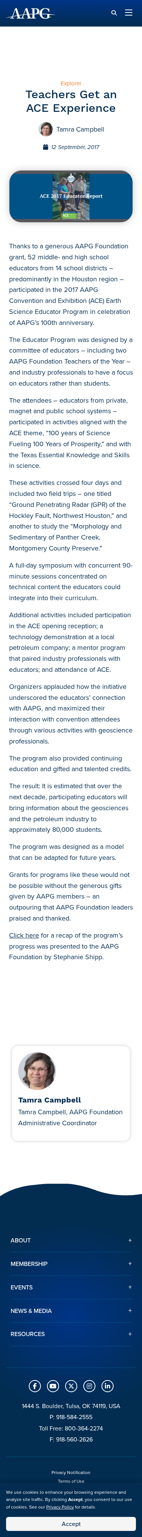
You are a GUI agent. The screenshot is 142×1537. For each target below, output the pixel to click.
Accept (71, 1524)
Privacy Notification (71, 1472)
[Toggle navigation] (129, 13)
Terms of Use (71, 1481)
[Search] (114, 13)
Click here (24, 935)
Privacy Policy (60, 1507)
